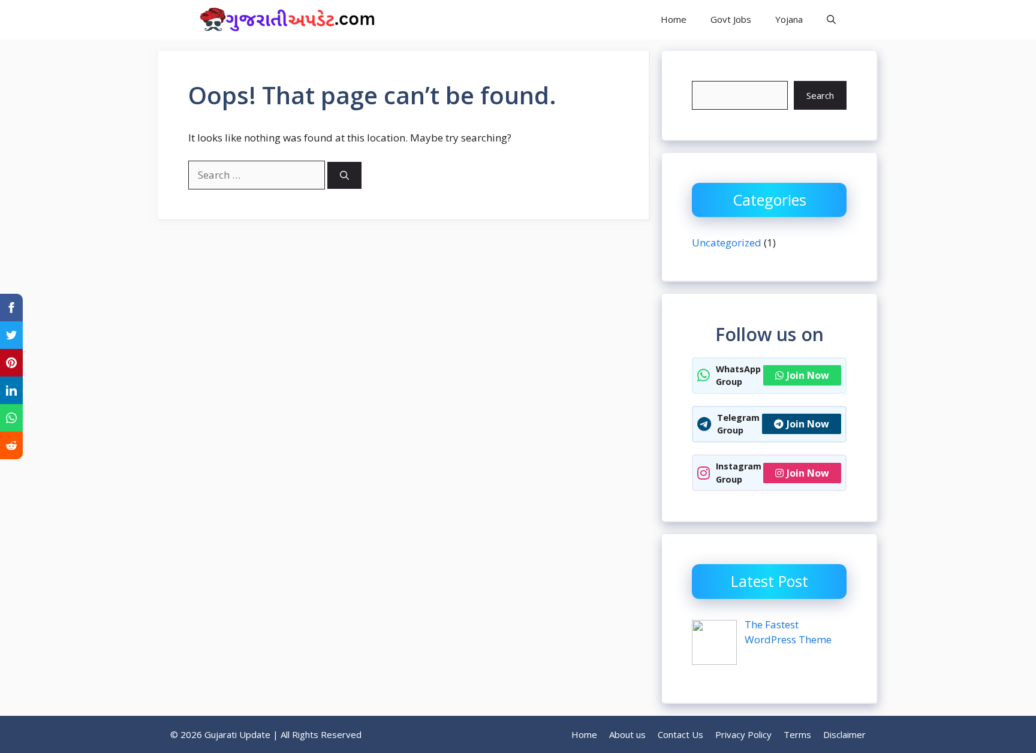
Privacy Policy (743, 734)
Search (820, 95)
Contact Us (680, 734)
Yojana (789, 19)
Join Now (808, 375)
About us (627, 734)
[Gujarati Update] (284, 19)
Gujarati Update (446, 19)
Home (673, 19)
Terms (797, 734)
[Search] (344, 175)
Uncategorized (726, 242)
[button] (831, 19)
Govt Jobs (730, 19)
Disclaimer (844, 734)
